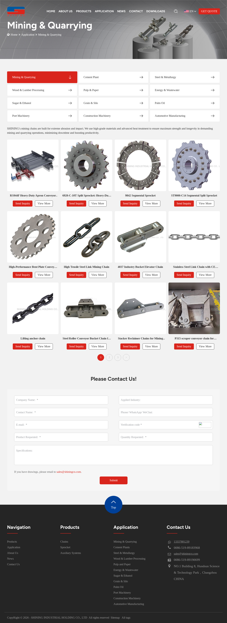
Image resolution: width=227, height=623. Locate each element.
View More (44, 203)
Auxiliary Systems (70, 552)
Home (14, 34)
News (10, 558)
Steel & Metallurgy (124, 552)
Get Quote (209, 11)
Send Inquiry (22, 203)
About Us (12, 552)
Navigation (19, 527)
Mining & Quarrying (125, 541)
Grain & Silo (121, 581)
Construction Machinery (127, 598)
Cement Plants (122, 547)
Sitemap (115, 617)
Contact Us (13, 564)
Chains (64, 541)
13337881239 (181, 541)
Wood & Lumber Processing (129, 558)
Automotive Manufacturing (129, 603)
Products (12, 541)
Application (27, 34)
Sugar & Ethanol (123, 575)
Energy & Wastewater (126, 569)
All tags (126, 617)
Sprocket (65, 547)
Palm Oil (118, 586)
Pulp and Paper (122, 564)
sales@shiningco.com (69, 471)
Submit (114, 480)
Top (113, 507)
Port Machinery (122, 592)
